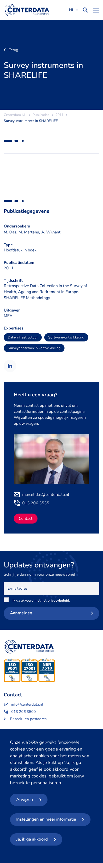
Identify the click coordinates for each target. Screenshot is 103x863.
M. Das (10, 232)
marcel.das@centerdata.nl (45, 494)
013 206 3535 (35, 503)
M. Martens (28, 232)
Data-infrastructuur (23, 337)
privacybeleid (58, 600)
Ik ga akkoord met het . (42, 600)
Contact (25, 518)
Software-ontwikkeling (66, 337)
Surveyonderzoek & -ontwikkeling (34, 348)
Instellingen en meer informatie (46, 819)
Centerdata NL (26, 10)
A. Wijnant (50, 232)
